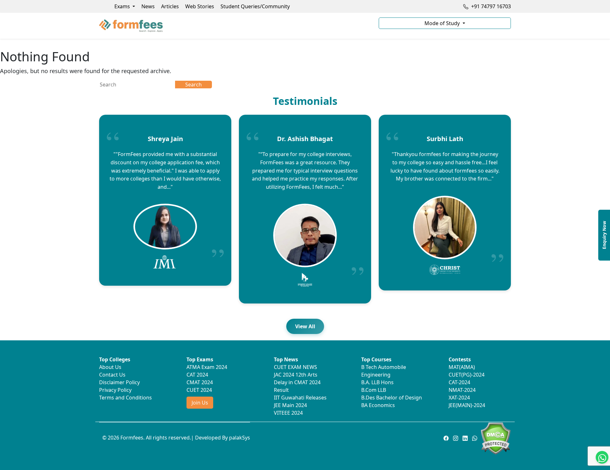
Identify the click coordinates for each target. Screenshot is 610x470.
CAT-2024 (459, 382)
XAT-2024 (459, 397)
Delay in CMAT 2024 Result (297, 386)
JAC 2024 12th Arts (295, 374)
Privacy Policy (115, 389)
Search (193, 84)
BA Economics (378, 405)
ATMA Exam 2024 (206, 367)
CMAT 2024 (199, 382)
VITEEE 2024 (288, 412)
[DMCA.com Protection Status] (495, 437)
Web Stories (199, 6)
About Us (110, 367)
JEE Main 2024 (290, 405)
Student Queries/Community (255, 6)
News (148, 6)
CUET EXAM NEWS (295, 367)
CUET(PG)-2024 (467, 374)
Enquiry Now (604, 235)
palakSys (239, 437)
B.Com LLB (373, 389)
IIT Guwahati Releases (300, 397)
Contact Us (112, 374)
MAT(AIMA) (462, 367)
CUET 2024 (199, 389)
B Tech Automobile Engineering (383, 371)
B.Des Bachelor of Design (391, 397)
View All (305, 326)
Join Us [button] (200, 402)
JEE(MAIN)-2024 (467, 405)
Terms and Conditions (125, 397)
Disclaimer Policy (119, 382)
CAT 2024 (197, 374)
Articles (170, 6)
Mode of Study (442, 23)
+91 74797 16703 (490, 6)
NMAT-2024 (462, 389)
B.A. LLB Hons (377, 382)
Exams (122, 6)
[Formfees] (235, 25)
